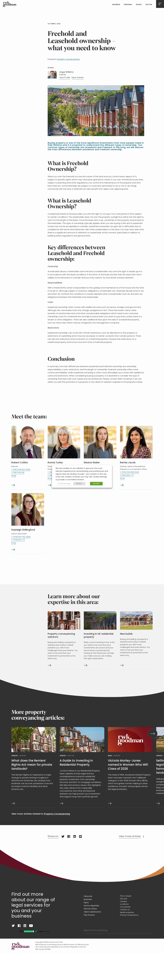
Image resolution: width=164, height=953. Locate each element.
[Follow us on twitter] (13, 926)
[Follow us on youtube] (31, 926)
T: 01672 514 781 (17, 473)
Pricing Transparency (129, 915)
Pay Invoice (89, 915)
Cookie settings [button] (64, 483)
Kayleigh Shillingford (23, 530)
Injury (139, 4)
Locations (124, 904)
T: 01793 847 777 (127, 475)
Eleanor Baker (92, 463)
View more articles (130, 836)
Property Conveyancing (68, 59)
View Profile (64, 78)
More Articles (78, 78)
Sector (149, 4)
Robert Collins (19, 463)
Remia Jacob (128, 463)
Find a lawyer (125, 896)
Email (13, 476)
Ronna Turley (55, 463)
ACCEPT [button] (96, 483)
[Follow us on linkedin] (25, 926)
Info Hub (123, 899)
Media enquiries (127, 912)
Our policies (125, 907)
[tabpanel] (34, 767)
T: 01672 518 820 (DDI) (20, 470)
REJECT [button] (79, 483)
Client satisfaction (92, 912)
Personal (128, 4)
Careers (123, 902)
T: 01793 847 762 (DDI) (21, 537)
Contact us (125, 910)
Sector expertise (91, 906)
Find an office (90, 909)
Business (116, 4)
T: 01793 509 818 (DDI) (129, 472)
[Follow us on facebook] (19, 926)
